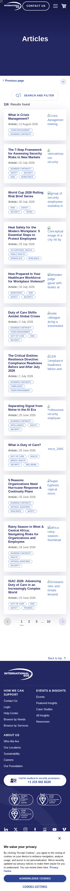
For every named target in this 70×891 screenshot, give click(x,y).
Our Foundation (13, 766)
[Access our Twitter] (16, 829)
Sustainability (12, 753)
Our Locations (12, 747)
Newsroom (43, 721)
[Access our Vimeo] (64, 829)
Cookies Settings (35, 886)
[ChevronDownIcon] (63, 82)
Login (7, 707)
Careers (9, 759)
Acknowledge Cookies (35, 878)
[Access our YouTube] (54, 829)
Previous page (14, 80)
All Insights (42, 715)
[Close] (59, 838)
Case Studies (44, 709)
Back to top (55, 658)
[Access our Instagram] (25, 829)
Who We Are (11, 741)
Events (40, 696)
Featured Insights (46, 703)
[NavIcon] (55, 6)
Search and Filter (39, 95)
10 (48, 621)
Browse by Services (16, 725)
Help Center (11, 713)
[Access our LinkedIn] (6, 829)
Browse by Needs (15, 719)
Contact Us (36, 5)
